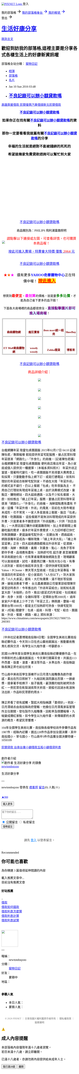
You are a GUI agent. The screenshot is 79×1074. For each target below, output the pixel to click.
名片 (12, 80)
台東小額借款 (28, 747)
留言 (42, 787)
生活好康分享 (19, 28)
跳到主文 (7, 39)
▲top (4, 796)
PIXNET (17, 1018)
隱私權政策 (65, 1018)
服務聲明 (39, 1022)
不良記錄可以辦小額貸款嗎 (35, 95)
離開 (21, 1066)
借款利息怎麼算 (11, 911)
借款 (4, 902)
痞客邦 (33, 787)
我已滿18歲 (9, 1066)
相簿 (12, 71)
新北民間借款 (52, 104)
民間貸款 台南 (10, 747)
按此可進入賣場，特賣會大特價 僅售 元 (41, 251)
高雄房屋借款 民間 (13, 104)
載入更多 (7, 804)
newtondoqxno (10, 766)
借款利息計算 (10, 915)
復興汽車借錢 (34, 104)
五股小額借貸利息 (49, 747)
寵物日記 (31, 63)
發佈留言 (7, 826)
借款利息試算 (10, 920)
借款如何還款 (10, 907)
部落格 (13, 75)
